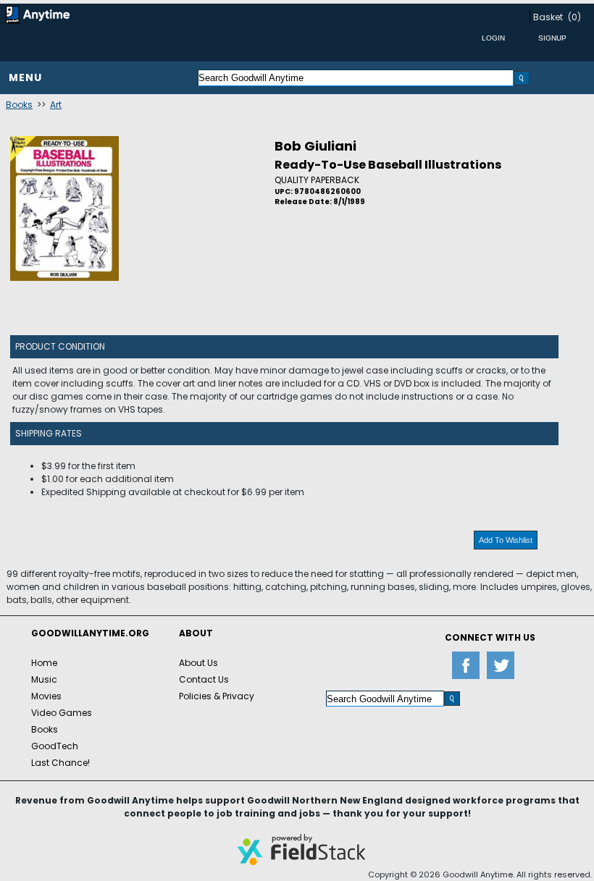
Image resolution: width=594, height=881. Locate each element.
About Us (198, 663)
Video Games (61, 713)
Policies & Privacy (216, 696)
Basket (548, 17)
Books (19, 104)
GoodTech (54, 746)
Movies (46, 696)
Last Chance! (60, 762)
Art (56, 104)
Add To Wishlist (505, 540)
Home (44, 663)
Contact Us (204, 679)
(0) (574, 17)
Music (44, 679)
